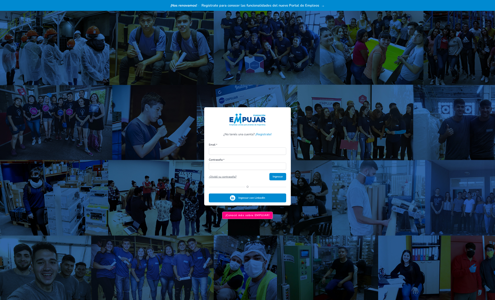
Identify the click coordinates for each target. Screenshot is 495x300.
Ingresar (278, 176)
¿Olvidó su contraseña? (222, 177)
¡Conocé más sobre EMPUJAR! (247, 215)
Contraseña (216, 160)
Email (213, 145)
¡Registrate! (263, 134)
